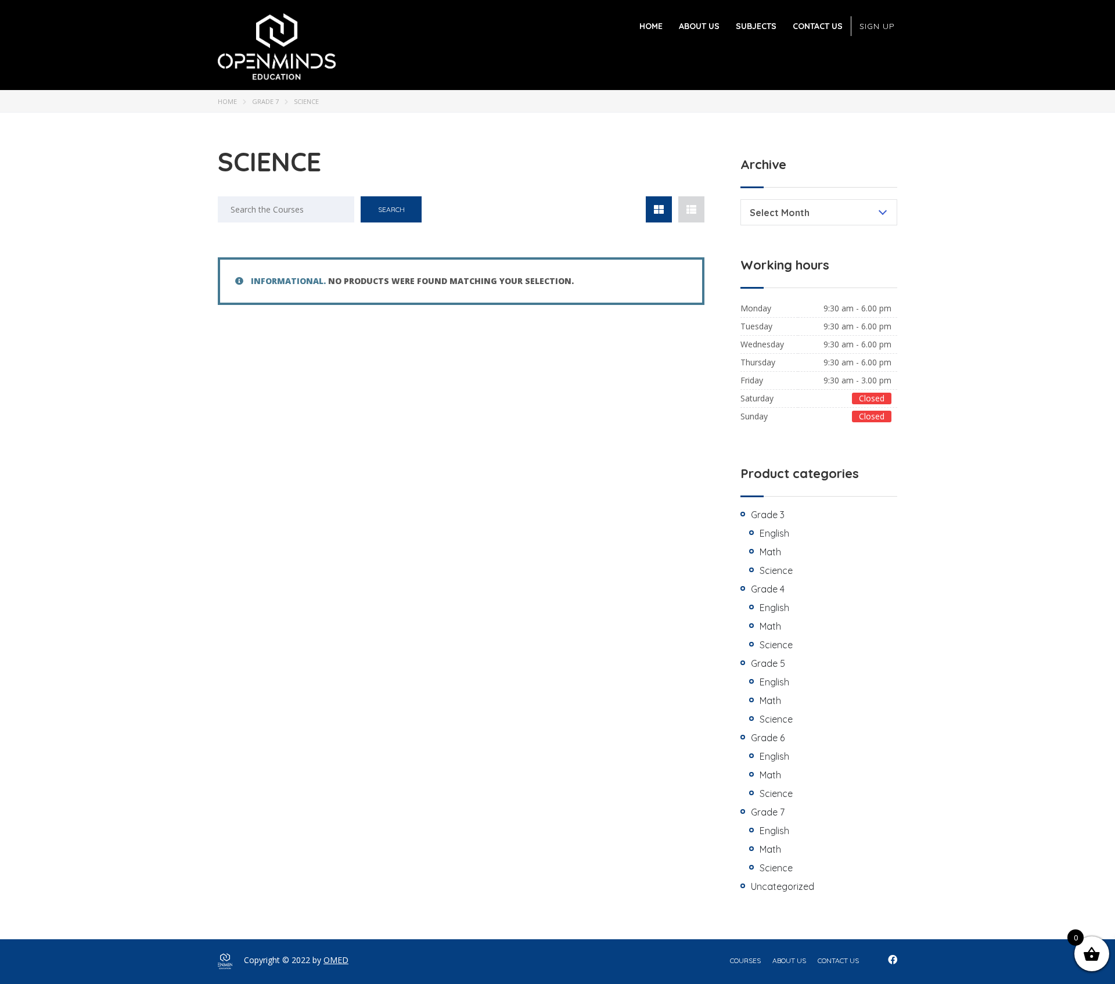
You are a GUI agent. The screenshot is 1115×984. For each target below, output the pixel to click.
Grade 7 (265, 101)
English (774, 533)
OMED (335, 959)
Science (776, 570)
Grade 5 (768, 663)
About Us (699, 26)
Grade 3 (768, 514)
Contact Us (818, 26)
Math (770, 552)
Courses (745, 960)
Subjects (756, 26)
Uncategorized (782, 886)
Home (651, 26)
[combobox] (818, 212)
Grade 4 (768, 589)
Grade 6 (768, 738)
